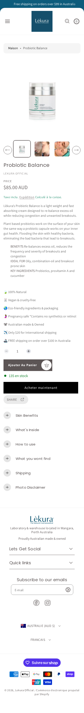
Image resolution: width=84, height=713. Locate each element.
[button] (7, 21)
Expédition (26, 197)
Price (8, 181)
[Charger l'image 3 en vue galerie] (62, 149)
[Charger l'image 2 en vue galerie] (42, 149)
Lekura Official (24, 690)
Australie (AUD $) (41, 626)
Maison (13, 48)
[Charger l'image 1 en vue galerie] (22, 149)
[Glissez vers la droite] (76, 150)
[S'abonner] (68, 589)
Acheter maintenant (40, 387)
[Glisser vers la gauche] (8, 150)
